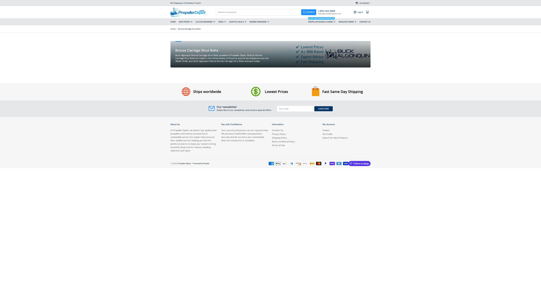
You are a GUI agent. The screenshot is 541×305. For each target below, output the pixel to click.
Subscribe (323, 108)
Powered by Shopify (201, 163)
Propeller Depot (184, 163)
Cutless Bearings (204, 22)
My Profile (327, 134)
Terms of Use (278, 145)
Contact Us (365, 22)
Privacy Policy (279, 134)
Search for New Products (335, 137)
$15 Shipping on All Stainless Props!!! (185, 3)
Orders (326, 130)
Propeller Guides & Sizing (321, 20)
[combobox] (266, 12)
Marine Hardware (258, 22)
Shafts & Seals (236, 22)
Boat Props (184, 22)
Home (173, 22)
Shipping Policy (279, 137)
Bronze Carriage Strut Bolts (189, 29)
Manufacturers (346, 22)
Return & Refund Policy (283, 141)
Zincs (220, 22)
